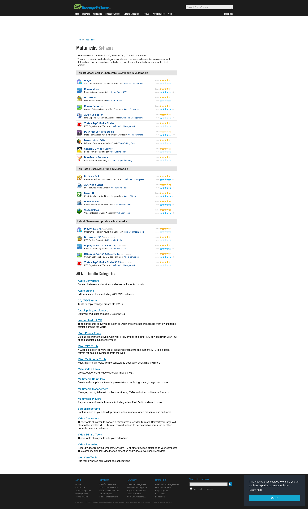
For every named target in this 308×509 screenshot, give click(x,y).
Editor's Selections (107, 484)
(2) (173, 188)
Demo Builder (92, 201)
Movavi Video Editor (95, 140)
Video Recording (88, 444)
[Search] (229, 7)
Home (80, 40)
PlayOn (88, 80)
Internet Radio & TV (118, 92)
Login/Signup (161, 490)
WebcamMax (91, 210)
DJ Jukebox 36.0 (93, 237)
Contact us (80, 487)
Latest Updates (134, 493)
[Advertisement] (154, 27)
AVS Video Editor (93, 184)
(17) (173, 135)
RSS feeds (160, 493)
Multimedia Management (131, 118)
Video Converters (135, 135)
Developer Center (163, 487)
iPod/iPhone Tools (89, 333)
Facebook (160, 497)
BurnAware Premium (96, 157)
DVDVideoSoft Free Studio (99, 131)
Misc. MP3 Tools (114, 101)
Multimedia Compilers (134, 179)
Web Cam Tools (123, 213)
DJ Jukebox (91, 97)
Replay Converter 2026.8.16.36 (101, 253)
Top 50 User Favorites (109, 490)
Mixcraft (89, 193)
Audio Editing (130, 196)
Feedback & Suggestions (167, 484)
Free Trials (89, 40)
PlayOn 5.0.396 (92, 228)
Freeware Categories (136, 484)
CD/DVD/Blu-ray (87, 300)
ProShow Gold (92, 176)
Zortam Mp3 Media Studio (99, 123)
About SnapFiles (83, 490)
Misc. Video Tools (89, 369)
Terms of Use (81, 497)
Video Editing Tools (126, 143)
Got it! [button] (274, 498)
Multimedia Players (89, 398)
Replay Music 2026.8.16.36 (99, 245)
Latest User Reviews (108, 487)
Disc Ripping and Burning (121, 160)
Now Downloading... (136, 497)
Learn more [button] (255, 489)
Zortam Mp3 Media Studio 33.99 (102, 262)
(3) (173, 179)
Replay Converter (94, 106)
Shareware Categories (137, 487)
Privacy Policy (81, 493)
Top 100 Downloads (136, 490)
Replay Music (91, 89)
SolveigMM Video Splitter (98, 148)
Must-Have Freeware (108, 497)
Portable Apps (105, 493)
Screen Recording (124, 205)
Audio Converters (131, 109)
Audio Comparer (93, 114)
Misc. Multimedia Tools (134, 84)
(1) (173, 92)
